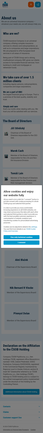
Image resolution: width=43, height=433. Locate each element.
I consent (21, 242)
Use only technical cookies (21, 237)
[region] (21, 216)
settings (34, 227)
